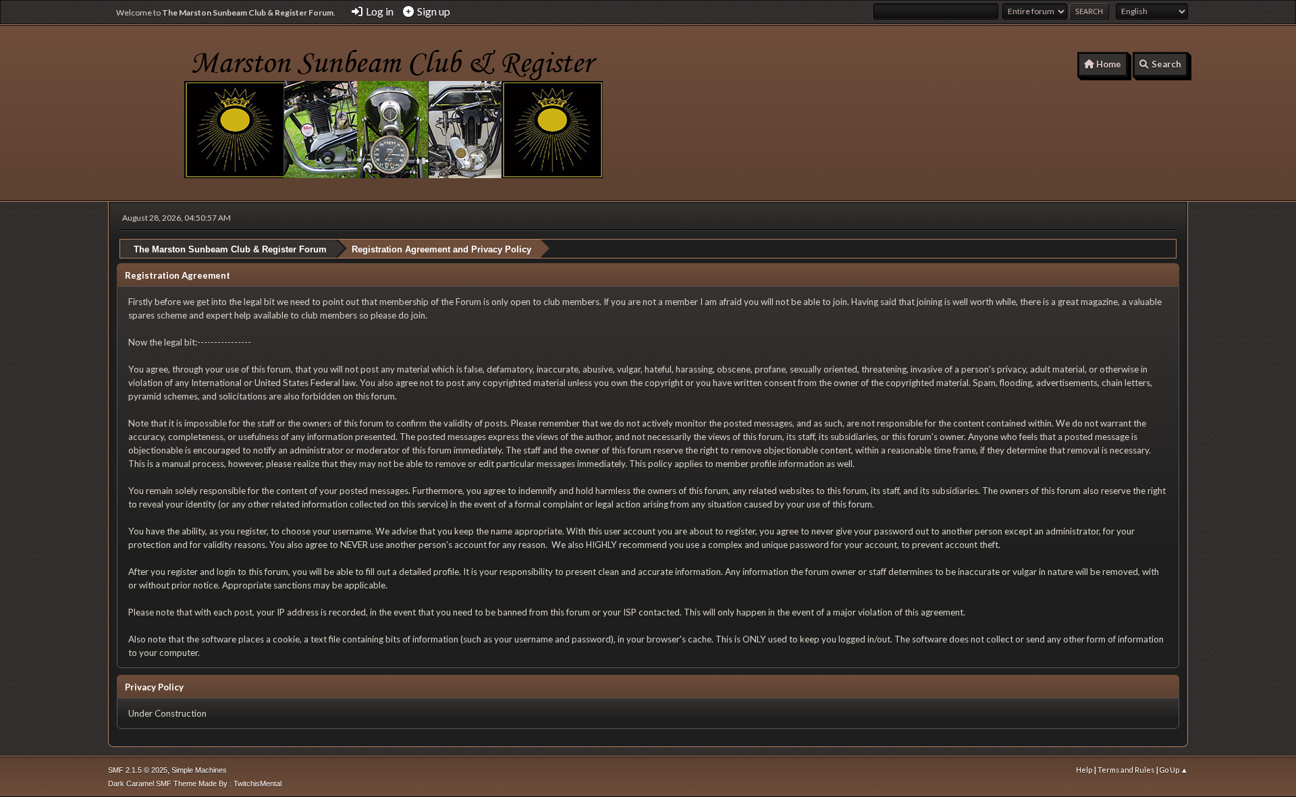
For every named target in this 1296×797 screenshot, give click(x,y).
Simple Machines (199, 770)
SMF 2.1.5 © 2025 (137, 770)
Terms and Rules (1126, 769)
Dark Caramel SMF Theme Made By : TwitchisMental (194, 783)
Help (1084, 769)
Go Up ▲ (1174, 769)
